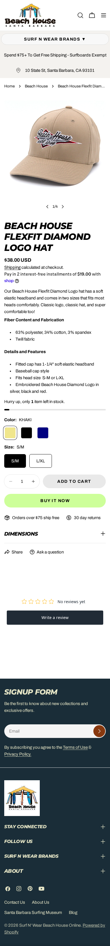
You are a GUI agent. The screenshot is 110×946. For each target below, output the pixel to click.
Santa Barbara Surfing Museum (33, 912)
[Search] (80, 15)
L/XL (40, 461)
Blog (73, 912)
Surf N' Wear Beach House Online (50, 925)
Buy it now (55, 500)
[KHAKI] (10, 433)
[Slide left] (47, 206)
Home (9, 86)
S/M (15, 461)
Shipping (12, 267)
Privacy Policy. (17, 754)
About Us (40, 902)
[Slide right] (62, 206)
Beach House (36, 86)
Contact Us (14, 902)
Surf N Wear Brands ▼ (55, 39)
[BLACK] (26, 433)
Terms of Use (75, 747)
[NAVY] (43, 433)
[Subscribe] (99, 731)
